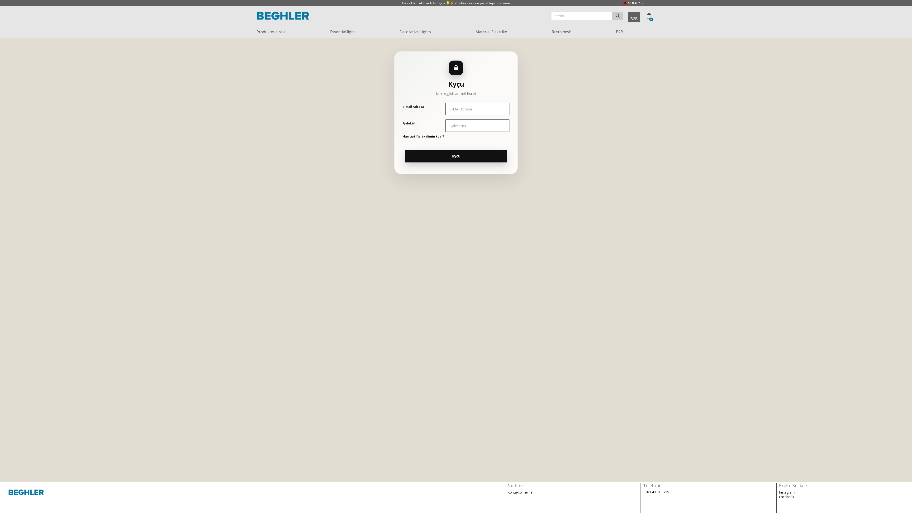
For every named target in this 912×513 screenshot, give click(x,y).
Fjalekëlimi (411, 123)
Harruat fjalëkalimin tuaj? (423, 136)
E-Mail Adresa (413, 106)
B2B (634, 18)
